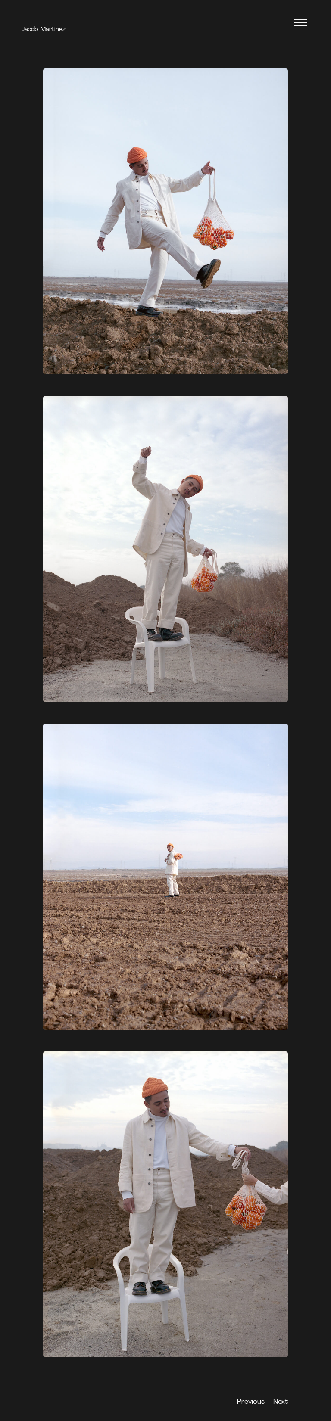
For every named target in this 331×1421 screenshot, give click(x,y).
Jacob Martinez (44, 29)
